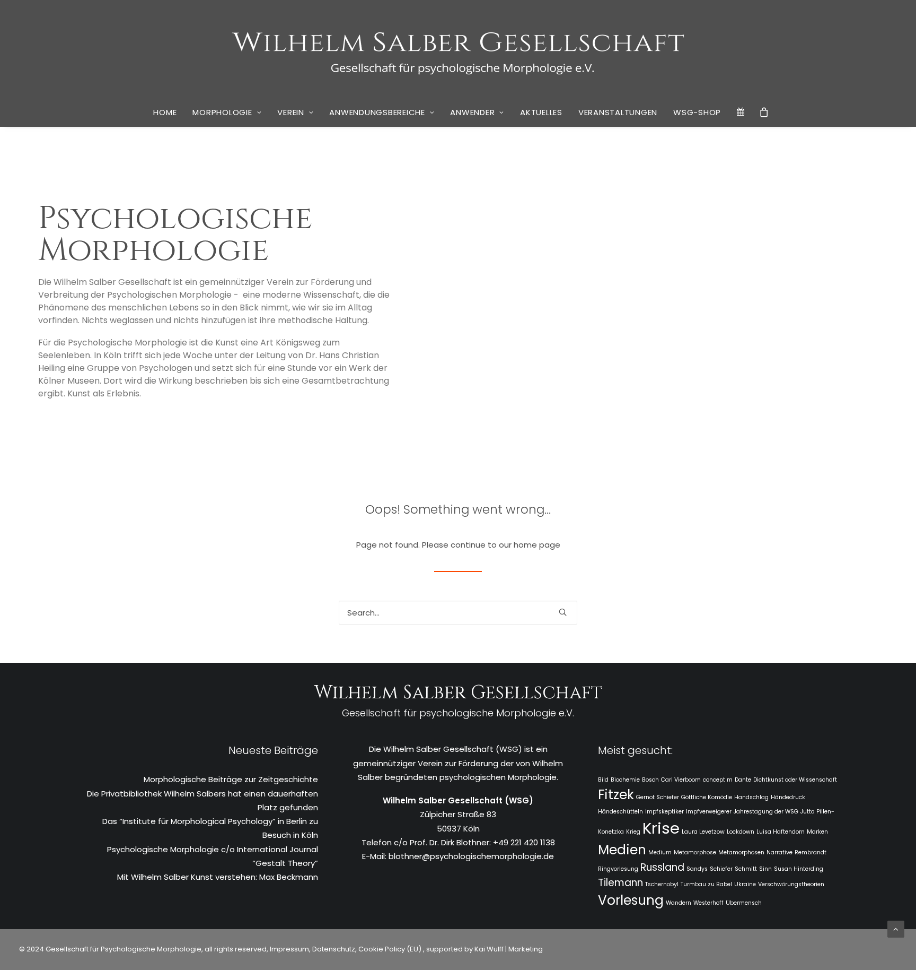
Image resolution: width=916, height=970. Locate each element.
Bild (603, 780)
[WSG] (458, 48)
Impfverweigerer (709, 812)
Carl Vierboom (681, 780)
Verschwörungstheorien (791, 884)
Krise (661, 828)
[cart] (764, 112)
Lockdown (740, 832)
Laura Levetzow (703, 832)
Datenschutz (333, 949)
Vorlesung (631, 900)
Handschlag (751, 797)
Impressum (288, 949)
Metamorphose (695, 852)
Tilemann (620, 883)
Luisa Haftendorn (780, 832)
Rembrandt (810, 852)
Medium (660, 852)
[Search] (458, 613)
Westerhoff (708, 903)
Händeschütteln (620, 812)
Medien (622, 850)
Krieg (633, 832)
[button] (563, 612)
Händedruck (788, 797)
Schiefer (721, 869)
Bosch (650, 780)
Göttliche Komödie (706, 797)
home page (537, 544)
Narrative (779, 852)
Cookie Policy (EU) (390, 949)
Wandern (678, 903)
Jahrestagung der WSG (766, 812)
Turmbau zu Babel (706, 884)
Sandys (697, 869)
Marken (817, 832)
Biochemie (625, 780)
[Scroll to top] (895, 928)
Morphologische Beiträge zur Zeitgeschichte (231, 779)
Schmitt (746, 869)
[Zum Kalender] (741, 112)
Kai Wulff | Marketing (508, 949)
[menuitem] (164, 112)
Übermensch (744, 903)
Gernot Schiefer (657, 797)
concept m (718, 780)
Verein (290, 112)
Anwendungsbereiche (377, 112)
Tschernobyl (662, 884)
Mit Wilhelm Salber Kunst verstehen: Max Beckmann (217, 876)
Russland (662, 867)
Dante (743, 780)
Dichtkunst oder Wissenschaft (795, 780)
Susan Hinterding (798, 869)
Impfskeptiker (664, 812)
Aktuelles (541, 112)
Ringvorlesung (618, 869)
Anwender (472, 112)
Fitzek (616, 794)
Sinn (765, 869)
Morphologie (222, 112)
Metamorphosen (741, 852)
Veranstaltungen (617, 112)
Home (165, 112)
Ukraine (745, 884)
